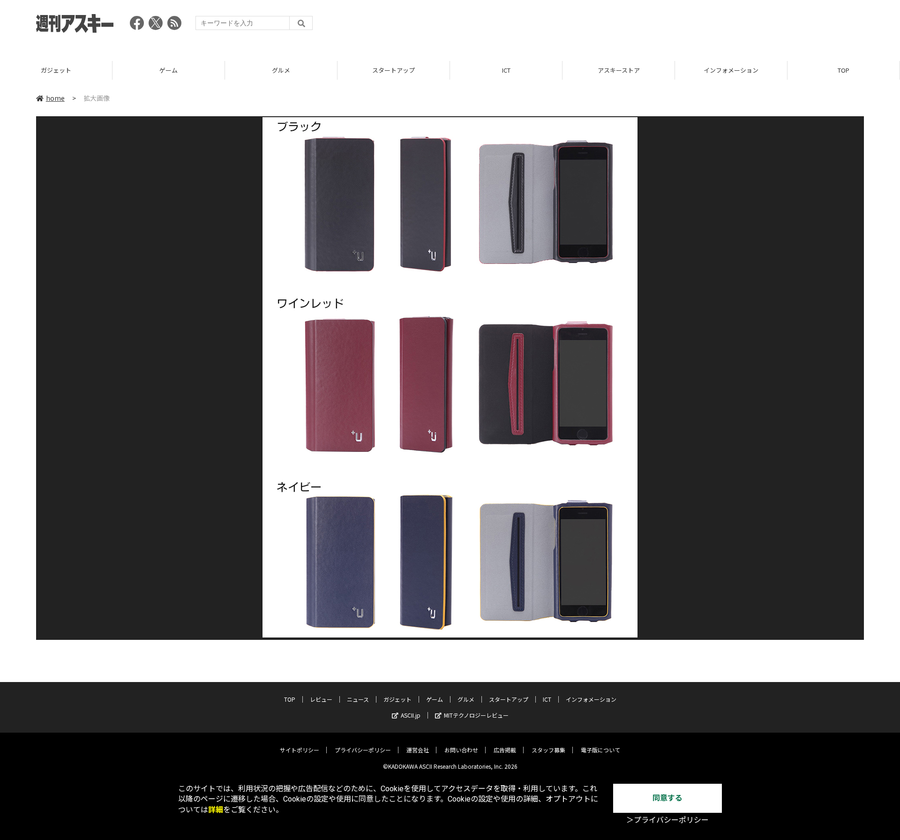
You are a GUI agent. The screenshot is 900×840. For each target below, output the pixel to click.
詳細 (215, 809)
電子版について (600, 750)
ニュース (358, 699)
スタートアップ (393, 70)
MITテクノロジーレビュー (476, 715)
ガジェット (56, 70)
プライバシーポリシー (363, 750)
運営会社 (417, 750)
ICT (506, 70)
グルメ (281, 70)
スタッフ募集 (548, 750)
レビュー (321, 699)
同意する (667, 798)
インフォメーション (731, 70)
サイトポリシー (299, 750)
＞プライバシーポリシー (667, 820)
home (55, 98)
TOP (843, 70)
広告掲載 (505, 750)
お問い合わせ (461, 750)
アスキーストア (619, 70)
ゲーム (168, 70)
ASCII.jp (410, 715)
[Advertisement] (693, 26)
